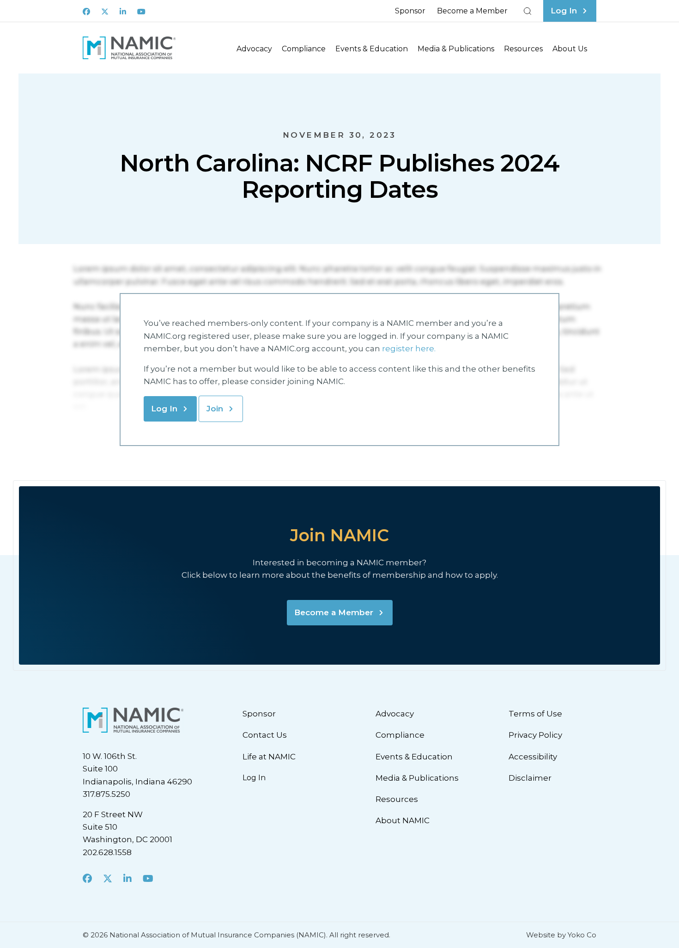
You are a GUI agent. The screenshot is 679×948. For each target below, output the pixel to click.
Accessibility (533, 756)
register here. (409, 348)
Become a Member (472, 10)
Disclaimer (530, 778)
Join (214, 408)
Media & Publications (456, 48)
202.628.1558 (107, 852)
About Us (569, 48)
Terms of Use (535, 713)
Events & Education (371, 48)
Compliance (304, 48)
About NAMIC (403, 820)
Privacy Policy (535, 735)
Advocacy (254, 48)
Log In (164, 408)
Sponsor (410, 10)
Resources (523, 48)
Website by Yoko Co (561, 934)
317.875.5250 (106, 794)
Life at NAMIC (269, 756)
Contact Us (264, 735)
